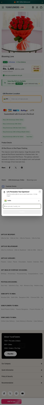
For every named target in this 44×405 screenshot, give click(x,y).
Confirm (22, 212)
